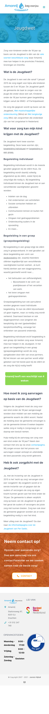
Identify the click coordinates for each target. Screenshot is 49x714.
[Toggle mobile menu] (44, 7)
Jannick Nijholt (35, 677)
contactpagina (38, 445)
